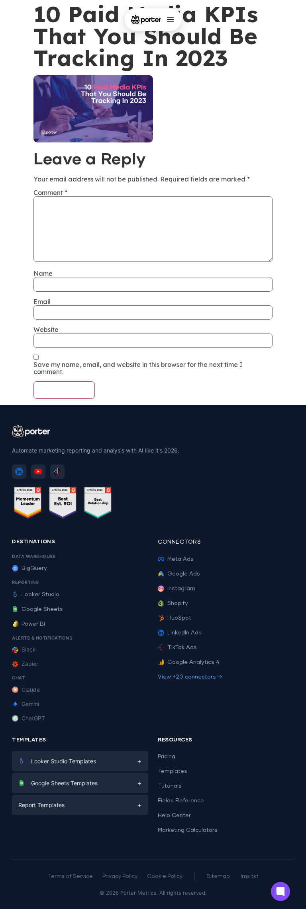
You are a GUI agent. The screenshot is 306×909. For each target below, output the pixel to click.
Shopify (177, 603)
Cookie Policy (164, 876)
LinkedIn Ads (184, 633)
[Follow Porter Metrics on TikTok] (57, 471)
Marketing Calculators (188, 830)
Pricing (166, 756)
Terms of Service (70, 876)
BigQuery (34, 568)
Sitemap (218, 876)
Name (43, 273)
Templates (172, 771)
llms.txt (249, 876)
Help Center (174, 815)
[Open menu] (170, 19)
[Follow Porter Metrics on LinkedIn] (19, 471)
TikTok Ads (182, 647)
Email (42, 301)
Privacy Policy (119, 876)
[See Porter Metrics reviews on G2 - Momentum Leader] (28, 504)
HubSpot (179, 618)
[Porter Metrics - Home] (146, 19)
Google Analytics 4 (193, 662)
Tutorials (170, 786)
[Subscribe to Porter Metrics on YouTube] (38, 471)
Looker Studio (40, 594)
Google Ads (183, 574)
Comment (50, 192)
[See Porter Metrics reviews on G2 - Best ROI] (63, 504)
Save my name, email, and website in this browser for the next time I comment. (137, 368)
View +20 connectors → (190, 677)
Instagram (181, 588)
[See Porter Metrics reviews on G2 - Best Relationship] (98, 504)
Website (46, 329)
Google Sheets (42, 609)
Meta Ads (180, 559)
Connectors (179, 542)
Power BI (33, 624)
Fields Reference (181, 801)
